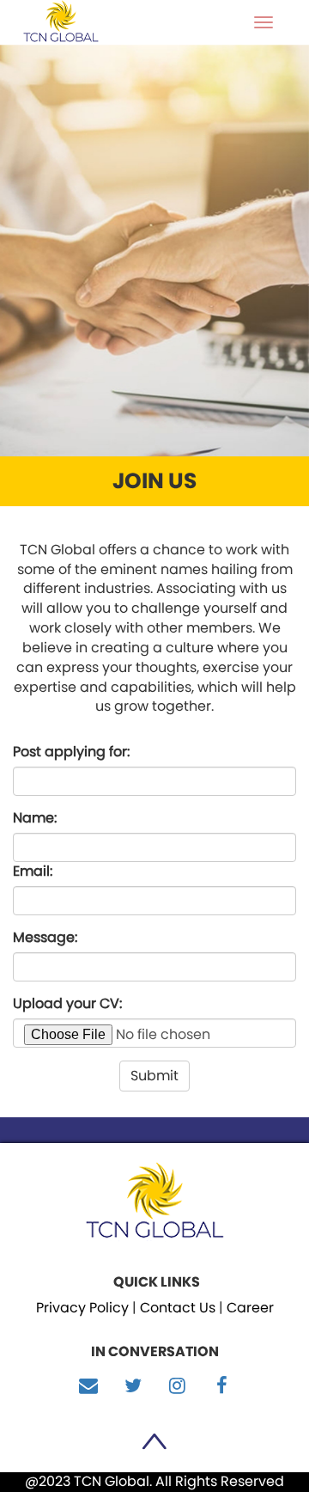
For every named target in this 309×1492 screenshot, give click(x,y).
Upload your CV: (67, 1003)
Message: (45, 937)
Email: (32, 871)
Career (250, 1308)
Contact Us (177, 1308)
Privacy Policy (82, 1308)
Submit (154, 1075)
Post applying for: (71, 752)
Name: (35, 818)
